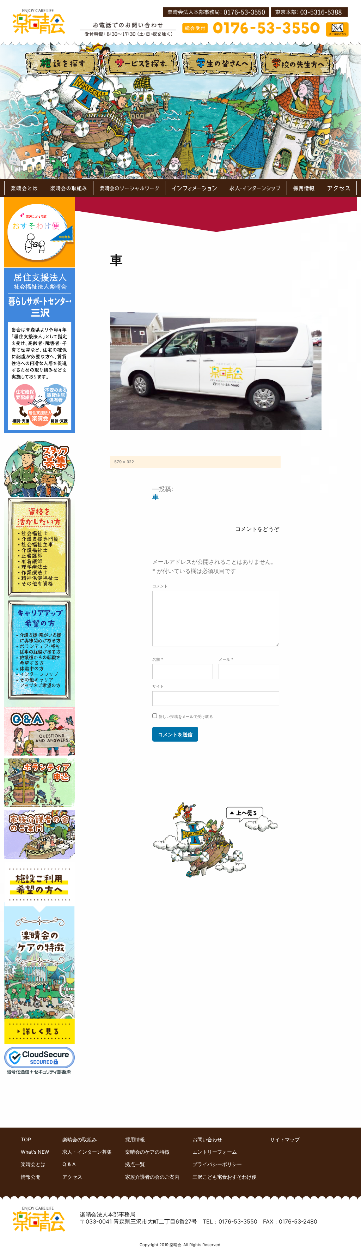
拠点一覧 (135, 1164)
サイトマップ (285, 1139)
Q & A (68, 1164)
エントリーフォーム (214, 1152)
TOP (26, 1139)
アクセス (72, 1177)
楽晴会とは (33, 1164)
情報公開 (31, 1177)
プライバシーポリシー (217, 1164)
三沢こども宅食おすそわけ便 (224, 1177)
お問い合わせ (207, 1139)
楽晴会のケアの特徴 (147, 1152)
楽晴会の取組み (79, 1139)
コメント (160, 586)
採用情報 (135, 1139)
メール (226, 659)
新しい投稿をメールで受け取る (186, 716)
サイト (158, 686)
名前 (157, 659)
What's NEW (35, 1152)
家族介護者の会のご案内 (152, 1177)
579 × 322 (124, 461)
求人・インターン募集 (87, 1152)
